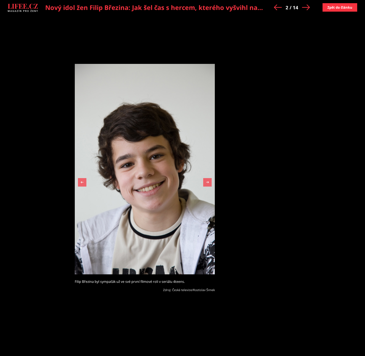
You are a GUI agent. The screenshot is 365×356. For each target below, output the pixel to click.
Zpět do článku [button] (339, 7)
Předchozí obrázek (82, 183)
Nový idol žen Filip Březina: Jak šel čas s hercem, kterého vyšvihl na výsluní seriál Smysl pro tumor (200, 7)
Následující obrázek (207, 182)
